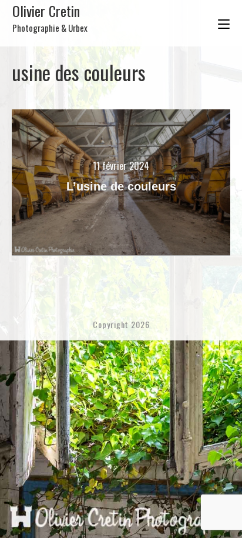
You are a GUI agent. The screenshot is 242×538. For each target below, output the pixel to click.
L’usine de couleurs (121, 186)
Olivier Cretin (50, 17)
